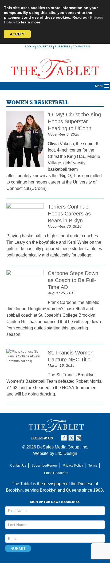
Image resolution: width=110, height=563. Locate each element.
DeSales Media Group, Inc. (62, 447)
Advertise (44, 46)
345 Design (66, 453)
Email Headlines (56, 473)
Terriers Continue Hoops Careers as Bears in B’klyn (69, 213)
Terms (92, 465)
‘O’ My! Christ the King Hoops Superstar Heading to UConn (74, 121)
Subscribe (62, 46)
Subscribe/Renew (44, 465)
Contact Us (81, 46)
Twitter (72, 438)
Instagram (79, 438)
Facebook (64, 438)
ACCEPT (17, 34)
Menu (99, 86)
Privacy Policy (73, 465)
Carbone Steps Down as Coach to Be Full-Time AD (73, 280)
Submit (18, 548)
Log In (29, 46)
